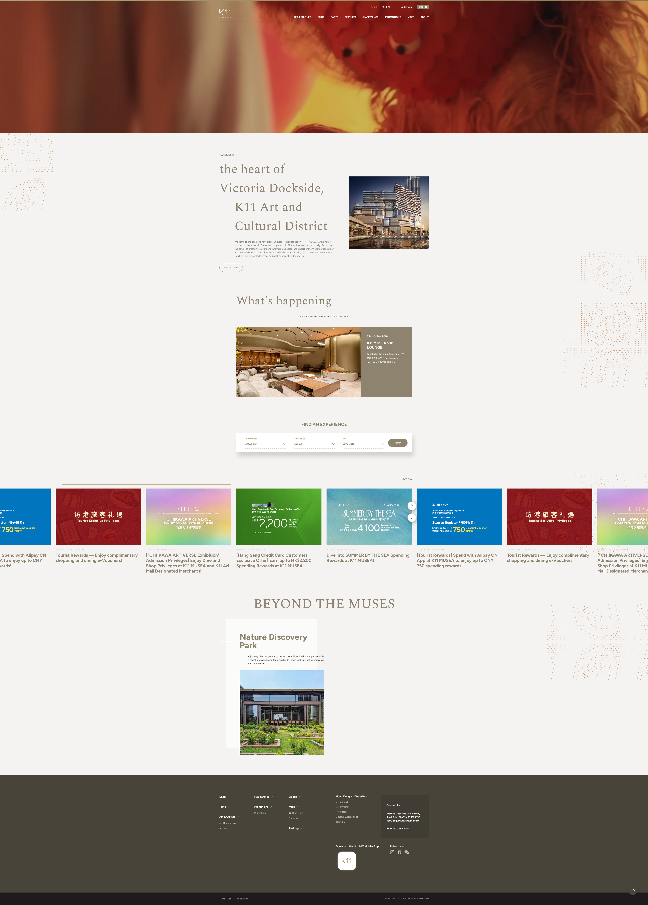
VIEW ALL (406, 479)
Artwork (223, 828)
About (293, 796)
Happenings (261, 796)
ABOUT (425, 17)
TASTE (334, 17)
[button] (412, 506)
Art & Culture (227, 816)
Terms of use (225, 899)
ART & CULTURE (302, 17)
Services (293, 818)
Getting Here (296, 813)
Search (398, 443)
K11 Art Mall (342, 802)
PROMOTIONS (393, 17)
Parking (373, 7)
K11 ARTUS (341, 812)
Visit (292, 806)
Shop (222, 796)
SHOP (321, 17)
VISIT (411, 17)
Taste (222, 806)
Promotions (261, 806)
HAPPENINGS (371, 17)
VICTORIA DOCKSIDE (347, 817)
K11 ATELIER (342, 807)
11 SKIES (340, 821)
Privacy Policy (242, 899)
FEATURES (351, 17)
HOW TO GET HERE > (398, 828)
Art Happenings (227, 823)
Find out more (231, 267)
